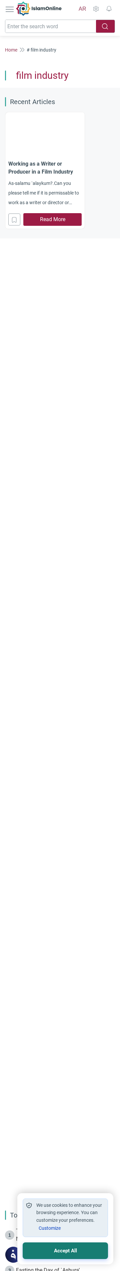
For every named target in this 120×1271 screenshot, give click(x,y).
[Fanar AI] (13, 1254)
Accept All (65, 1251)
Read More (52, 219)
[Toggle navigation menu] (10, 9)
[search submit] (105, 26)
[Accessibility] (95, 9)
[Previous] (7, 169)
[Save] (14, 219)
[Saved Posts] (109, 9)
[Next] (113, 169)
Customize (50, 1228)
